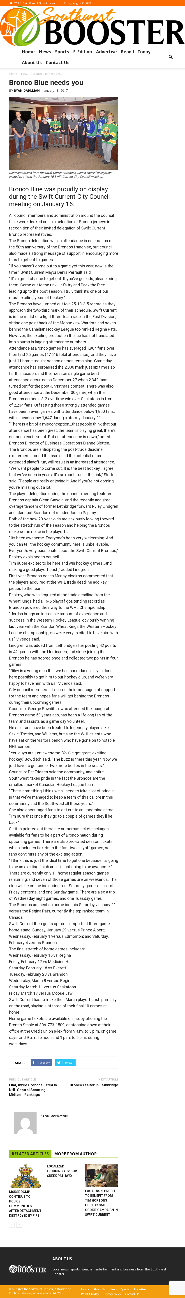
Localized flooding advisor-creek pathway (62, 1171)
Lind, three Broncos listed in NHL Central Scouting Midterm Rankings (33, 1090)
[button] (170, 57)
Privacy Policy (112, 1294)
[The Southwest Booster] (92, 26)
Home (28, 52)
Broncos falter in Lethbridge (94, 1085)
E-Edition (82, 52)
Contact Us (57, 62)
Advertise (106, 52)
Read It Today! (136, 52)
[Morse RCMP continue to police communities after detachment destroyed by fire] (25, 1176)
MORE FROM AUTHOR (75, 1153)
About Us (32, 62)
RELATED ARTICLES (30, 1153)
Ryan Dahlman (27, 90)
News (45, 52)
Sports (62, 52)
